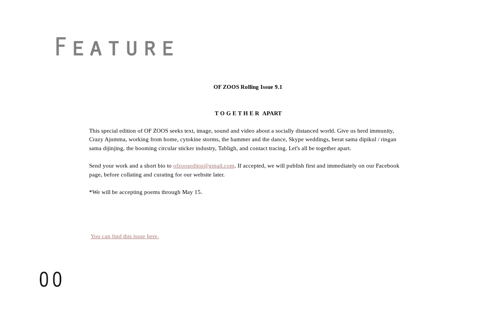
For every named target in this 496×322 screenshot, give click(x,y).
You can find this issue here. (125, 236)
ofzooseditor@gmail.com (203, 166)
